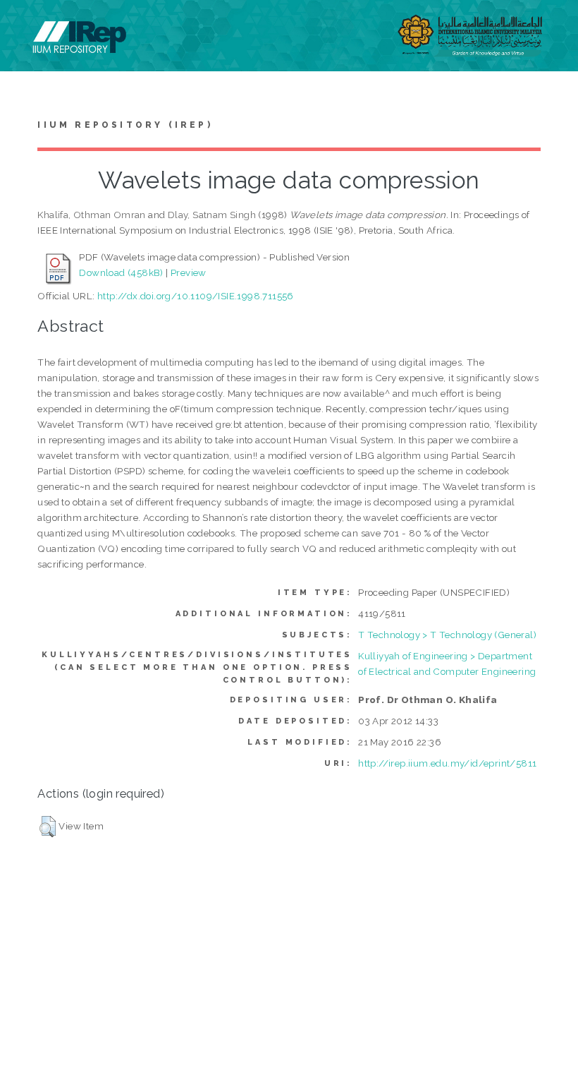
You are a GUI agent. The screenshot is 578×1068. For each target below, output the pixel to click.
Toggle (25, 26)
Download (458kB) (121, 272)
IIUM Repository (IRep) (124, 125)
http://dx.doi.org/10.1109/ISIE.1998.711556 (195, 295)
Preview (189, 272)
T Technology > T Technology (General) (447, 634)
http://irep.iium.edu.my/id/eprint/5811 (447, 763)
